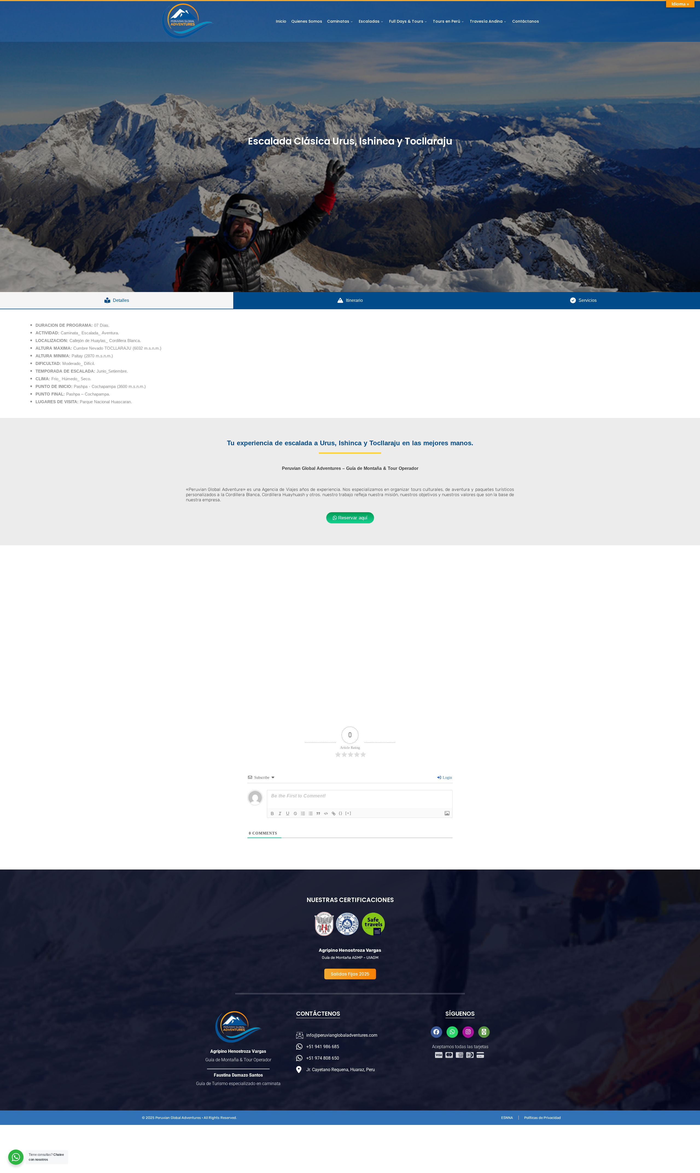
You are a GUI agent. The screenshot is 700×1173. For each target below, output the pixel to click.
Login (447, 778)
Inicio (281, 21)
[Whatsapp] (452, 1032)
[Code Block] (326, 813)
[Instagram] (468, 1032)
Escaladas (369, 21)
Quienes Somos (306, 21)
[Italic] (280, 813)
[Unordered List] (310, 813)
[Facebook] (436, 1032)
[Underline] (287, 813)
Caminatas (338, 21)
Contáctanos (525, 21)
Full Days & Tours (406, 21)
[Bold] (272, 813)
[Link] (333, 813)
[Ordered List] (303, 813)
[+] (348, 813)
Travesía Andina (486, 21)
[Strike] (295, 813)
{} (341, 813)
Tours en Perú (446, 21)
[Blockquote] (318, 813)
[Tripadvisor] (484, 1032)
